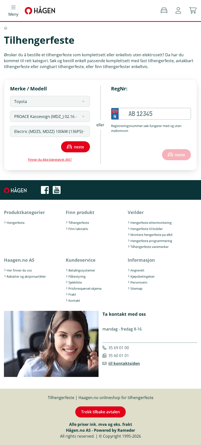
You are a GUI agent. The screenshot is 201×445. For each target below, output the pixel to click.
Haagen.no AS (19, 260)
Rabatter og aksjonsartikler (26, 276)
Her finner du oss (19, 270)
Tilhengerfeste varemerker (149, 246)
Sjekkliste (75, 282)
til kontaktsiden (124, 363)
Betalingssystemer (81, 270)
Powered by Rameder (114, 430)
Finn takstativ (78, 229)
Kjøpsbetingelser (142, 276)
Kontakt (74, 300)
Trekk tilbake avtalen (100, 412)
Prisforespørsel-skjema (84, 288)
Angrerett (137, 270)
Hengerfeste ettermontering (151, 222)
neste (79, 147)
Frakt (72, 294)
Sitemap (136, 288)
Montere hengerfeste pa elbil (151, 234)
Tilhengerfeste (78, 222)
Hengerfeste (16, 222)
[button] (178, 10)
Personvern (138, 282)
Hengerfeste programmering (151, 241)
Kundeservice (81, 260)
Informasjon (141, 260)
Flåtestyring (77, 276)
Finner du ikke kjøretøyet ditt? (50, 159)
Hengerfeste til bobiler (146, 229)
